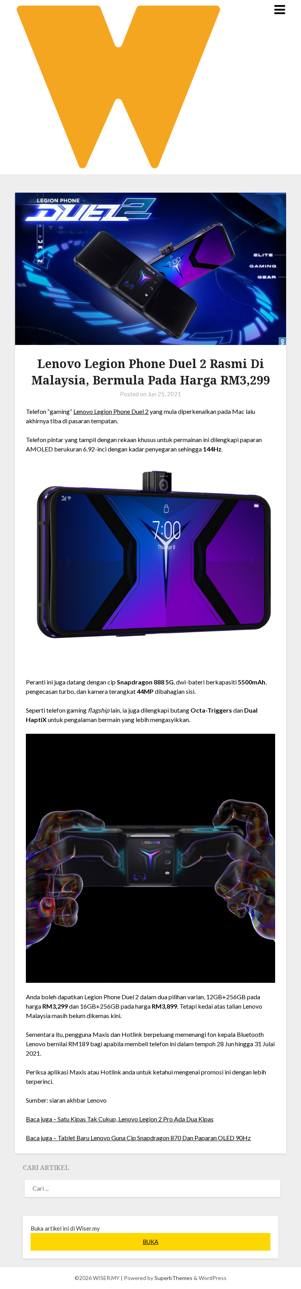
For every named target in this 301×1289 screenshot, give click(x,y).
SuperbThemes (173, 1278)
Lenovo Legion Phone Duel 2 (111, 411)
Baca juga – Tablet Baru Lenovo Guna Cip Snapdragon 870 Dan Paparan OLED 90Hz (138, 1137)
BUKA (150, 1241)
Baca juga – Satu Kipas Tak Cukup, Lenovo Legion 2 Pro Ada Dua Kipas (120, 1119)
